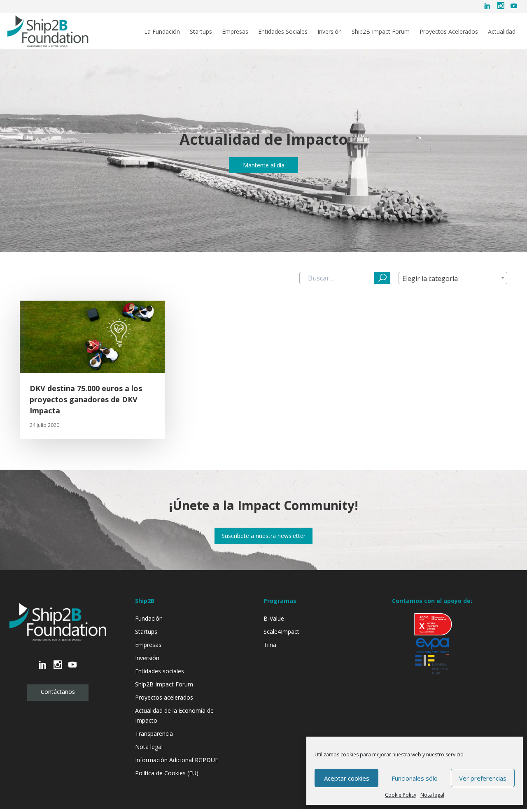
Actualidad (501, 32)
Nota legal (432, 794)
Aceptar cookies (346, 778)
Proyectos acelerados (164, 697)
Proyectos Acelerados (449, 32)
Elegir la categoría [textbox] (430, 278)
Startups (201, 32)
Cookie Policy (400, 794)
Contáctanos (58, 691)
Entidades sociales (159, 671)
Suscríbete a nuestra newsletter (263, 536)
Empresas (235, 32)
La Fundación (162, 32)
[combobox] (453, 278)
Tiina (270, 645)
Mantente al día (263, 165)
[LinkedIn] (487, 6)
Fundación (149, 618)
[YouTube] (514, 6)
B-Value (274, 618)
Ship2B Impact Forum (381, 32)
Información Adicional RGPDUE (176, 760)
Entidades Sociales (283, 32)
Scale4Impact (281, 631)
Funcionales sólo (415, 778)
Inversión (329, 32)
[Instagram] (500, 6)
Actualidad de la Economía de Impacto (174, 715)
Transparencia (154, 733)
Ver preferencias (482, 778)
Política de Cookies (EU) (166, 773)
